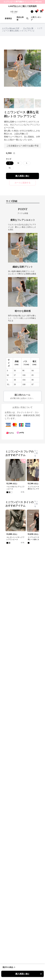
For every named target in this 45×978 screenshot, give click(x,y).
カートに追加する (22, 183)
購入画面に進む (23, 176)
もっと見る (36, 453)
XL (10, 168)
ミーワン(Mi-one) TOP (10, 28)
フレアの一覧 (28, 28)
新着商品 (8, 18)
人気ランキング (36, 18)
